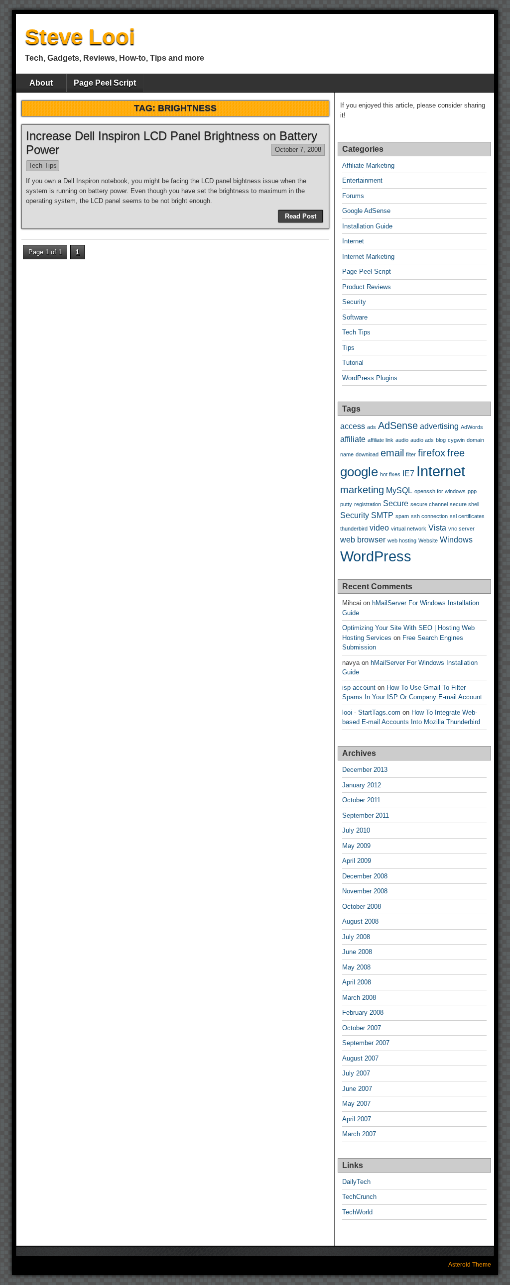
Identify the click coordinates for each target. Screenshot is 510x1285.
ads (371, 427)
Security (354, 302)
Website (428, 540)
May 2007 (356, 1103)
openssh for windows (440, 491)
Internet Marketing (368, 256)
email (392, 452)
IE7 (408, 473)
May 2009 (356, 846)
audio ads (422, 440)
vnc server (461, 529)
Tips (348, 347)
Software (355, 317)
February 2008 (362, 1012)
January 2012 (361, 785)
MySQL (399, 490)
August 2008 (360, 921)
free (456, 452)
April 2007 (356, 1119)
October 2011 (361, 800)
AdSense (398, 425)
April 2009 (356, 860)
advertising (439, 426)
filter (411, 454)
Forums (353, 196)
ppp (472, 491)
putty (346, 504)
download (367, 454)
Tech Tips (42, 165)
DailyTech (356, 1181)
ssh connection (429, 516)
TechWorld (357, 1212)
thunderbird (354, 529)
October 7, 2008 (298, 149)
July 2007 (356, 1073)
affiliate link (380, 440)
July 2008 (356, 937)
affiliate (353, 438)
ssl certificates (467, 516)
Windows (456, 539)
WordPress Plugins (369, 378)
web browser (362, 539)
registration (367, 504)
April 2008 (356, 982)
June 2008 (357, 952)
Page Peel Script (105, 83)
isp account (359, 687)
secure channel (429, 504)
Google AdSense (366, 210)
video (379, 527)
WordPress (375, 556)
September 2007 (365, 1043)
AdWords (472, 427)
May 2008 (356, 967)
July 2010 (356, 830)
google (359, 472)
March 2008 (359, 997)
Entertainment (362, 180)
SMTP (382, 515)
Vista (437, 527)
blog (441, 440)
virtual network (408, 529)
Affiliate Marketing (368, 165)
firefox (431, 452)
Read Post (300, 216)
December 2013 (364, 769)
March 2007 (359, 1134)
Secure (395, 503)
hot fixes (390, 474)
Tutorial (353, 362)
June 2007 (357, 1088)
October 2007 (361, 1028)
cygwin (456, 440)
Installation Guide (367, 226)
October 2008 (361, 906)
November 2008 (364, 891)
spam (402, 516)
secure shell (464, 504)
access (352, 426)
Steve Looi (80, 36)
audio (401, 440)
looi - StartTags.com (371, 712)
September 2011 (365, 815)
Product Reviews (366, 287)
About (41, 83)
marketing (362, 489)
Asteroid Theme (469, 1264)
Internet (353, 241)
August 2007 (360, 1058)
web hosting (401, 540)
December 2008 (364, 876)
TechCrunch (359, 1196)
